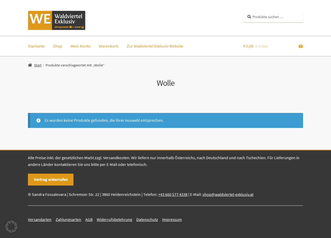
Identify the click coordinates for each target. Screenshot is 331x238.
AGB (89, 219)
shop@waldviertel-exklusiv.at (227, 194)
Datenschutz (147, 219)
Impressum (172, 219)
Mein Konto (81, 46)
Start (38, 65)
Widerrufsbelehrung (114, 219)
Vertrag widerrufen (51, 179)
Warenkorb (108, 46)
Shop (57, 46)
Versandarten (39, 219)
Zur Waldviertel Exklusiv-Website (155, 46)
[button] (11, 226)
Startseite (36, 46)
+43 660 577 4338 (172, 194)
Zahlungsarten (68, 219)
